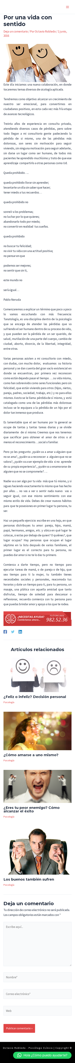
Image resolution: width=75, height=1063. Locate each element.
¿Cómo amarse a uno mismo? (30, 755)
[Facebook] (5, 631)
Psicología (8, 702)
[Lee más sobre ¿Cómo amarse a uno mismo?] (37, 731)
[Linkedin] (20, 631)
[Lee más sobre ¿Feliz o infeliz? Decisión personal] (37, 675)
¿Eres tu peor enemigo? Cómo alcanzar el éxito (31, 809)
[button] (42, 1055)
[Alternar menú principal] (68, 7)
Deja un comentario (15, 31)
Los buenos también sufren (28, 879)
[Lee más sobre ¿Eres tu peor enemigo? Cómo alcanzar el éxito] (37, 786)
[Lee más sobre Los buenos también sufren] (37, 850)
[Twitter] (12, 631)
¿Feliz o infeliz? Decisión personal (34, 697)
